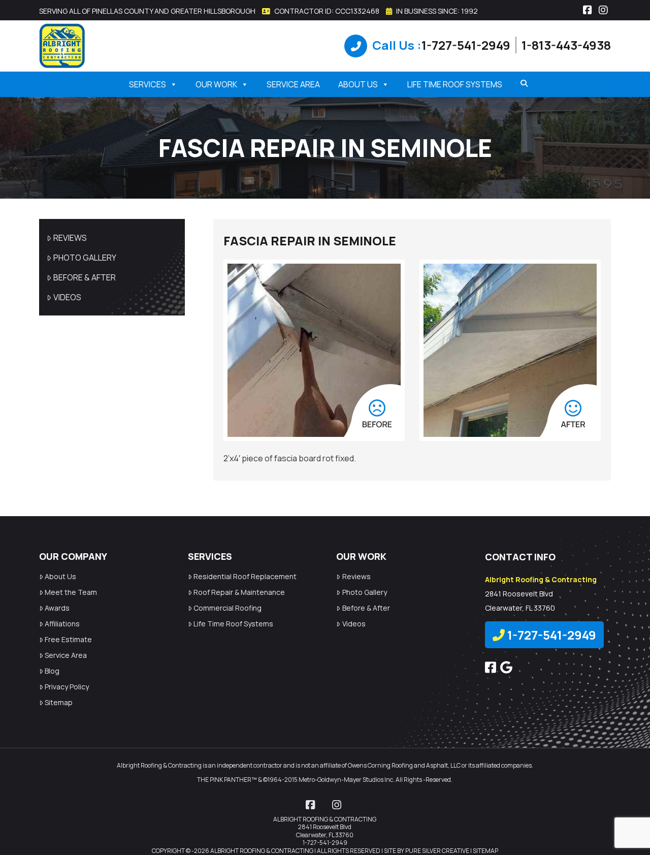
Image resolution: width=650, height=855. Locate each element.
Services (147, 84)
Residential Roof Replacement (245, 576)
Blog (52, 671)
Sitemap (59, 702)
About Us (358, 84)
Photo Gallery (84, 257)
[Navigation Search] (520, 83)
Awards (57, 608)
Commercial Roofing (227, 608)
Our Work (216, 84)
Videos (67, 297)
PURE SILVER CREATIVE (437, 850)
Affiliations (62, 623)
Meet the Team (71, 592)
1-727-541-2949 (465, 45)
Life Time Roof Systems (454, 84)
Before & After (84, 277)
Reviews (70, 237)
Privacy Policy (67, 686)
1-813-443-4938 (566, 45)
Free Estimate (68, 639)
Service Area (293, 84)
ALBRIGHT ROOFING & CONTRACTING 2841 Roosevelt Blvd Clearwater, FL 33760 (324, 827)
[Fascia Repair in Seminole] (314, 350)
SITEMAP (485, 850)
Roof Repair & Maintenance (239, 592)
